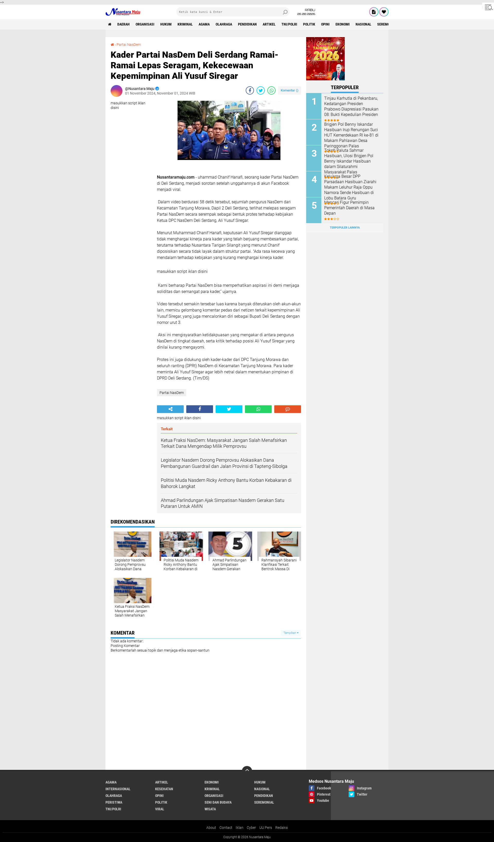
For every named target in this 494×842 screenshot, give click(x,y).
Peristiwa (113, 802)
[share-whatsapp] (271, 90)
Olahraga (224, 24)
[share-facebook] (250, 90)
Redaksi (281, 828)
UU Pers (265, 828)
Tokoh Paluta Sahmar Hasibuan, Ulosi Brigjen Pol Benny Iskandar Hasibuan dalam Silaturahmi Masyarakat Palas (348, 161)
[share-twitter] (261, 90)
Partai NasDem (129, 45)
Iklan (239, 828)
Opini (325, 24)
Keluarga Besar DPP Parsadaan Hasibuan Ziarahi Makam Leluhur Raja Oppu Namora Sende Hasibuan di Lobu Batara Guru (350, 187)
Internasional (117, 789)
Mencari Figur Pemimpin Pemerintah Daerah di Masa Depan (349, 208)
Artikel (269, 24)
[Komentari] (287, 409)
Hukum (166, 24)
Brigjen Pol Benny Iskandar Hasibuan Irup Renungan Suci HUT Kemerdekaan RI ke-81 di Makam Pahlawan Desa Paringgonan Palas (351, 135)
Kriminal (185, 24)
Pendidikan (247, 24)
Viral (159, 809)
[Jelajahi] (488, 7)
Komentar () (289, 90)
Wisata (210, 809)
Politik (309, 24)
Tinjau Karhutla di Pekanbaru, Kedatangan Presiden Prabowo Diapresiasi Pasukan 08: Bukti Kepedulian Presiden (351, 106)
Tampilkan (290, 633)
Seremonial (387, 24)
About (211, 828)
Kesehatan (164, 789)
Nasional (363, 24)
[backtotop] (247, 771)
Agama (204, 24)
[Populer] (384, 12)
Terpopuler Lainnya (345, 227)
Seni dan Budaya (218, 802)
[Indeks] (374, 12)
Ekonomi (343, 24)
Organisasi (145, 24)
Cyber (251, 828)
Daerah (123, 24)
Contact (225, 828)
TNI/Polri (289, 24)
